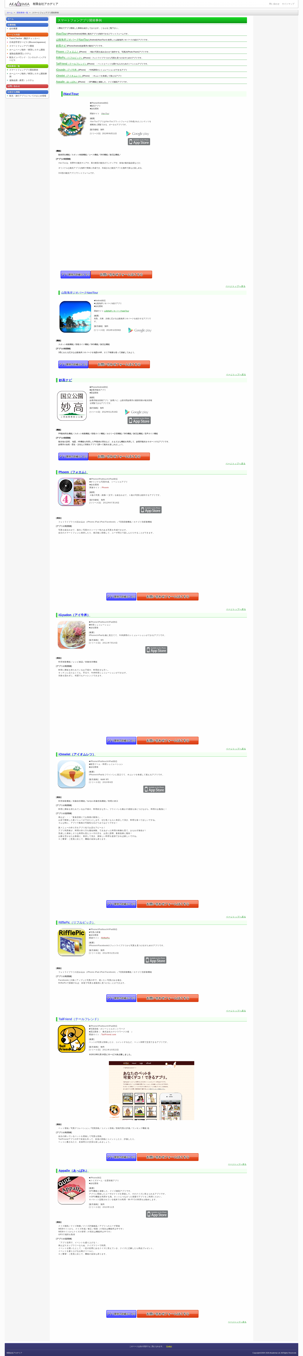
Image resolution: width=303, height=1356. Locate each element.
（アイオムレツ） (69, 76)
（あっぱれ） (67, 82)
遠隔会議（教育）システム (21, 80)
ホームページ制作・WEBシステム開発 (27, 50)
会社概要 (13, 28)
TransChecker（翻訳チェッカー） (25, 38)
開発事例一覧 (22, 13)
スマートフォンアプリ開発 (21, 46)
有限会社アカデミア (45, 4)
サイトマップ (288, 4)
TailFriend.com (108, 1034)
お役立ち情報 (14, 92)
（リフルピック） (69, 57)
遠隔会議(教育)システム (20, 53)
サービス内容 (14, 34)
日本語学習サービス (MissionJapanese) (27, 42)
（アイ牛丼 (66, 69)
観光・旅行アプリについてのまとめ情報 (27, 96)
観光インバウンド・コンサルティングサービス (27, 58)
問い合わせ (274, 4)
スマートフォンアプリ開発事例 (23, 70)
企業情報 (12, 25)
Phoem (105, 487)
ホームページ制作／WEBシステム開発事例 (28, 75)
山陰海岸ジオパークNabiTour (116, 311)
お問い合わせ (14, 86)
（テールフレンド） (71, 63)
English (169, 1346)
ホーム (10, 13)
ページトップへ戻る (236, 286)
